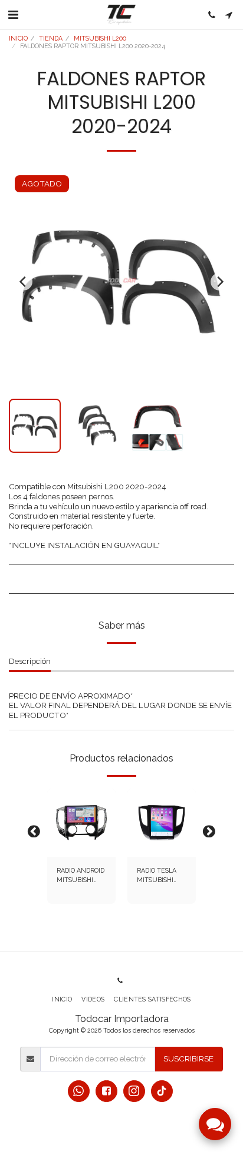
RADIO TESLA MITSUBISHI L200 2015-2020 (159, 876)
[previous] (23, 281)
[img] (81, 823)
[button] (13, 15)
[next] (219, 281)
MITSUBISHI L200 (100, 38)
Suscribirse (188, 1058)
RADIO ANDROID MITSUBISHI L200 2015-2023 (80, 876)
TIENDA (51, 38)
